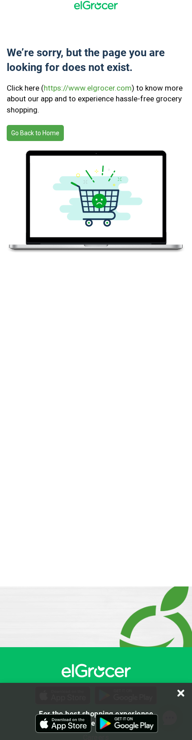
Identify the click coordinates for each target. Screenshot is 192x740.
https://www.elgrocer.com (88, 87)
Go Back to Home (35, 133)
